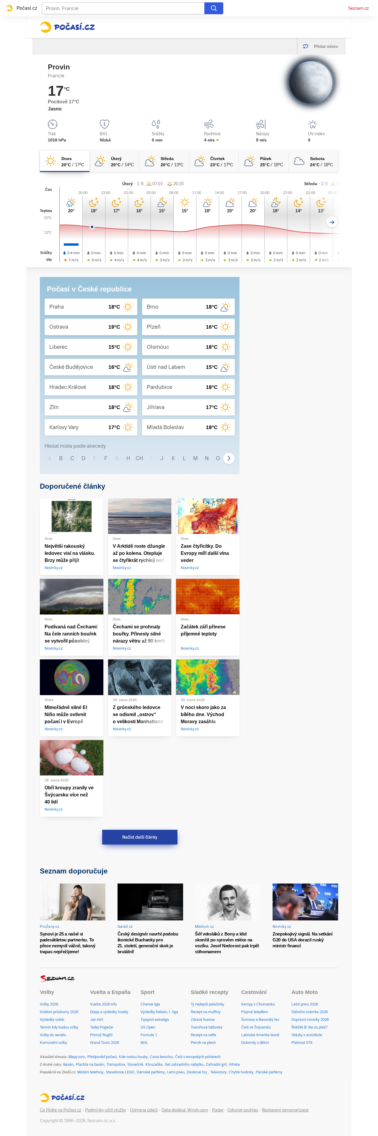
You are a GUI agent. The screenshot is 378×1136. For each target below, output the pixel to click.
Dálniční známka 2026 (309, 1012)
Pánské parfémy (269, 1072)
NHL (144, 1043)
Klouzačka (154, 1064)
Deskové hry (197, 1072)
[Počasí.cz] (67, 27)
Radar (218, 1110)
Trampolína (116, 1064)
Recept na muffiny (206, 1012)
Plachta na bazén (90, 1064)
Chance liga (150, 1004)
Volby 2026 (49, 1004)
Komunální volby (53, 1043)
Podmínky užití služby (105, 1110)
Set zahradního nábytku (184, 1064)
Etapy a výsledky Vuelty (109, 1012)
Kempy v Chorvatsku (258, 1004)
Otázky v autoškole (306, 1035)
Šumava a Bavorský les (260, 1020)
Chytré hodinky (241, 1072)
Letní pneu (176, 1072)
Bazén (68, 1064)
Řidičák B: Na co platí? (309, 1027)
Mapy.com (77, 1057)
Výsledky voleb (52, 1020)
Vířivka (234, 1064)
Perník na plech (203, 1043)
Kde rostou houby (133, 1057)
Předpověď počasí (102, 1057)
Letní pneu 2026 (304, 1004)
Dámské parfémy (151, 1072)
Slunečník (135, 1064)
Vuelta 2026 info (103, 1004)
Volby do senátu (53, 1035)
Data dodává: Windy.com (185, 1110)
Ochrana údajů (144, 1110)
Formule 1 (149, 1035)
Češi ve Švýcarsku (256, 1027)
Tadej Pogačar (101, 1027)
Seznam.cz (358, 8)
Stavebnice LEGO (120, 1072)
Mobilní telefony (90, 1072)
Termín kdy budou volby (59, 1027)
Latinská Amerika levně (260, 1035)
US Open (148, 1027)
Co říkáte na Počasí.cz (60, 1110)
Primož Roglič (101, 1035)
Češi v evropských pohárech (198, 1057)
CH (139, 458)
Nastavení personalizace (285, 1110)
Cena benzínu (161, 1057)
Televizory (218, 1072)
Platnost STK (302, 1043)
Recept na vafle (203, 1035)
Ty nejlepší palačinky (207, 1004)
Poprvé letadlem (254, 1012)
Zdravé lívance (203, 1020)
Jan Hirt (96, 1020)
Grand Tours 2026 (104, 1043)
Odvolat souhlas (242, 1110)
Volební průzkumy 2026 (59, 1012)
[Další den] (332, 222)
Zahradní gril (216, 1064)
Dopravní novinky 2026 (310, 1020)
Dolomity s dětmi (255, 1043)
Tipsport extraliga (155, 1020)
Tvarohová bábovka (206, 1027)
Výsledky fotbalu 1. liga (159, 1012)
